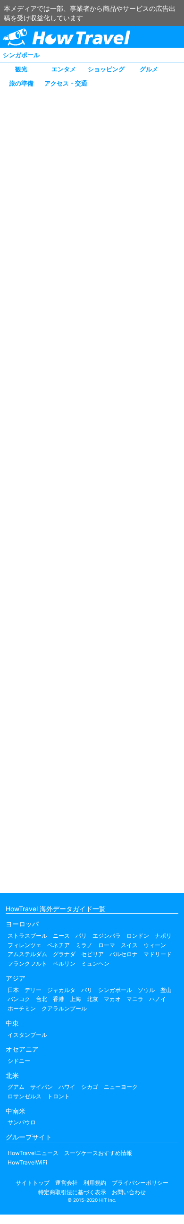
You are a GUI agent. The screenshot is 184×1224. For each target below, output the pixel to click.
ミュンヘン (95, 963)
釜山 (166, 989)
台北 (41, 998)
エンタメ (63, 69)
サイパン (41, 1086)
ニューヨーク (121, 1086)
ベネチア (58, 945)
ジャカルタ (61, 989)
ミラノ (83, 945)
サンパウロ (22, 1122)
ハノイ (157, 998)
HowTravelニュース (33, 1152)
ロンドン (137, 935)
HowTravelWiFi (27, 1162)
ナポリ (163, 935)
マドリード (157, 954)
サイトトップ (33, 1182)
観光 (21, 69)
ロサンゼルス (25, 1096)
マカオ (112, 998)
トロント (58, 1096)
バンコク (19, 998)
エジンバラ (106, 935)
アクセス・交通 (65, 83)
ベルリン (64, 963)
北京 (92, 998)
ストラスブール (27, 935)
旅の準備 (21, 83)
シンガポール (21, 55)
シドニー (19, 1060)
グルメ (149, 69)
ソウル (146, 989)
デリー (33, 989)
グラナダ (64, 954)
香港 (58, 998)
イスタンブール (27, 1034)
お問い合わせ (129, 1192)
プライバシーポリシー (140, 1182)
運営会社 (66, 1182)
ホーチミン (22, 1008)
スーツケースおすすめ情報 (98, 1152)
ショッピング (106, 69)
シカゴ (89, 1086)
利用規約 (95, 1182)
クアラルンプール (64, 1008)
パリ (81, 935)
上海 (75, 998)
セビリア (92, 954)
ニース (61, 935)
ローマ (106, 945)
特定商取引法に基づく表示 (72, 1192)
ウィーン (154, 945)
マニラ (134, 998)
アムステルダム (27, 954)
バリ (86, 989)
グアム (16, 1086)
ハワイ (67, 1086)
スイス (129, 945)
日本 (13, 989)
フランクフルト (27, 963)
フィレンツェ (25, 945)
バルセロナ (123, 954)
